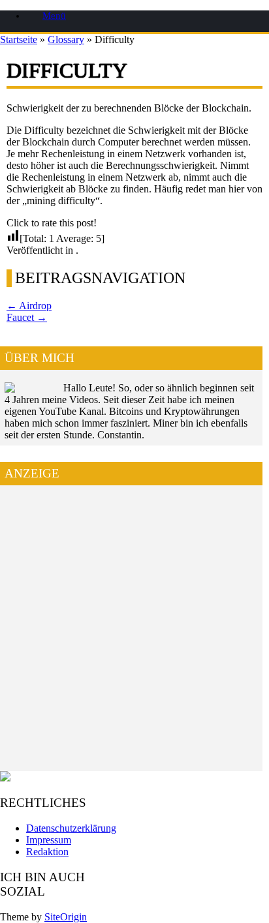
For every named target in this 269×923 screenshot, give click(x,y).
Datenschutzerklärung (71, 828)
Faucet (27, 317)
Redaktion (47, 851)
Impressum (48, 839)
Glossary (66, 39)
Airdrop (29, 305)
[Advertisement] (134, 632)
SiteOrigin (65, 916)
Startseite (18, 39)
